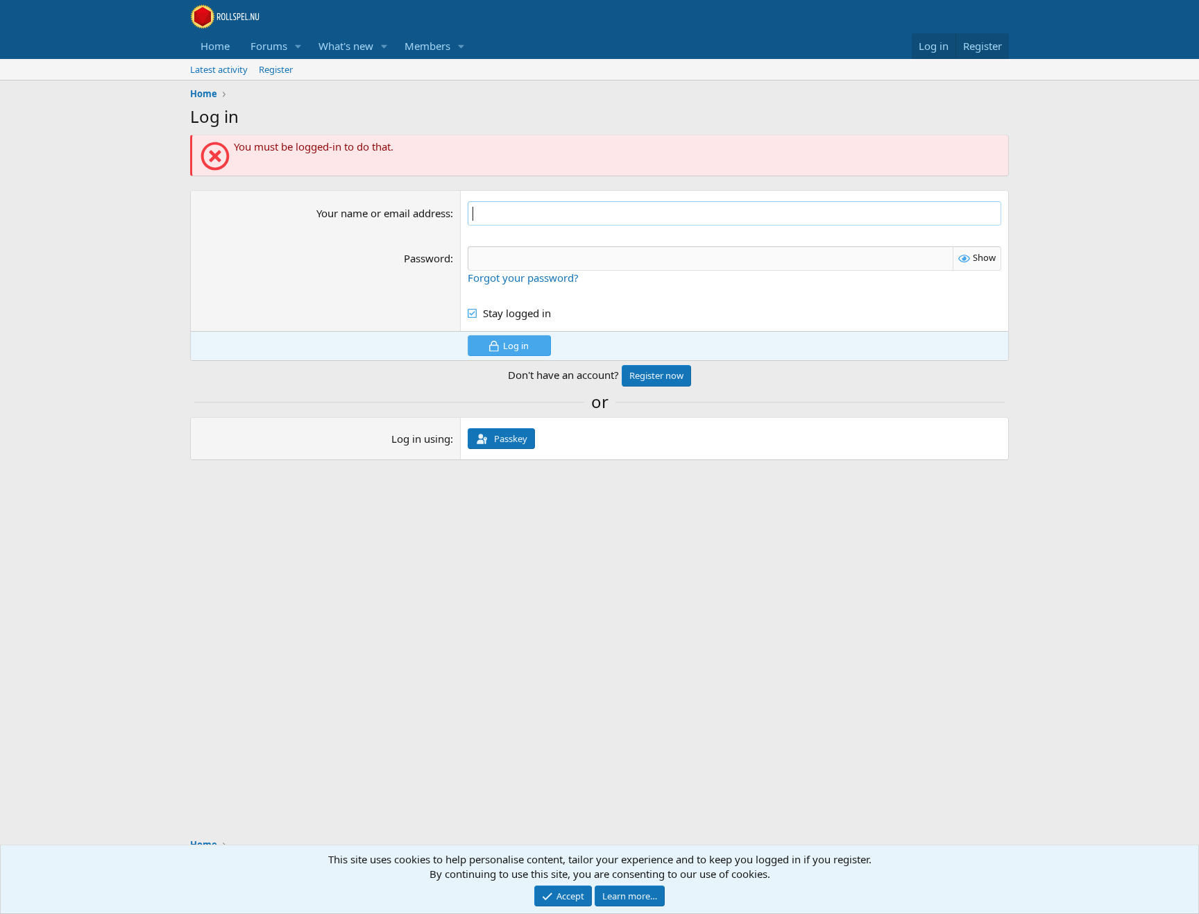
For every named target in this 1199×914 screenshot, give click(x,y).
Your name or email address (383, 213)
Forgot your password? (523, 278)
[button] (298, 46)
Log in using (420, 439)
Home (215, 46)
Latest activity (219, 69)
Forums (268, 46)
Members (427, 46)
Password (427, 258)
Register (276, 69)
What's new (345, 46)
